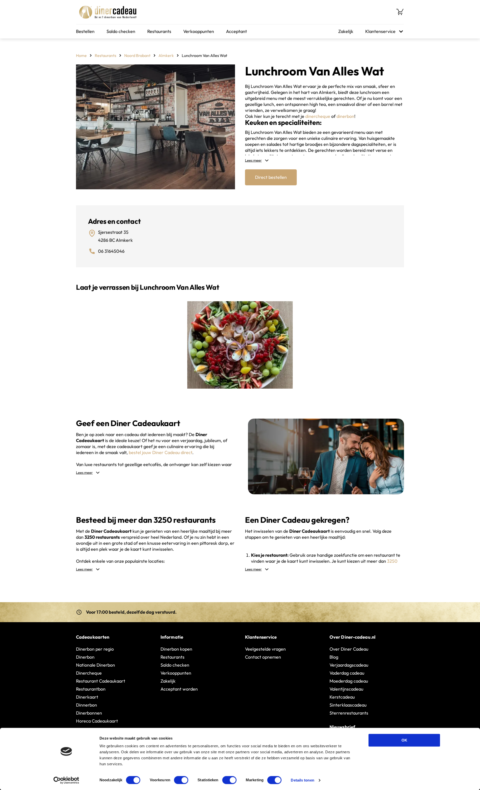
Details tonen (302, 780)
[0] (400, 12)
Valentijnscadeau (346, 689)
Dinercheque (89, 673)
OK (404, 740)
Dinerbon (85, 657)
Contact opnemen (263, 657)
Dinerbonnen (89, 713)
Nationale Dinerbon (95, 665)
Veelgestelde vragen (265, 649)
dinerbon (345, 116)
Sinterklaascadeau (348, 705)
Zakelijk (345, 31)
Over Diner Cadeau (349, 649)
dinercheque (317, 116)
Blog (334, 657)
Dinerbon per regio (95, 649)
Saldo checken (120, 31)
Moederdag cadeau (349, 681)
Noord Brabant (137, 55)
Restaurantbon (91, 689)
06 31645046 (111, 251)
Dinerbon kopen (176, 649)
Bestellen (85, 31)
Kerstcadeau (342, 697)
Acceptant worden (179, 689)
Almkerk (166, 55)
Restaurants (159, 31)
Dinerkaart (87, 697)
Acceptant (236, 31)
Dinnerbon (86, 705)
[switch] (181, 780)
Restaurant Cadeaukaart (100, 681)
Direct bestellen (271, 177)
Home (81, 55)
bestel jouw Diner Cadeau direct (160, 452)
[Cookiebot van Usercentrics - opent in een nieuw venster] (66, 780)
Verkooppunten (198, 31)
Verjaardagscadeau (349, 665)
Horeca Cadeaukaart (97, 721)
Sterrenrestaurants (349, 713)
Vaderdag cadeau (347, 673)
